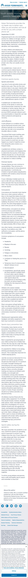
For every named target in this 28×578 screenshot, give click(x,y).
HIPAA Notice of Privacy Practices (9, 517)
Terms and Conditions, (9, 567)
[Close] (26, 546)
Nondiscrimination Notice (15, 512)
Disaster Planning (5, 522)
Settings (14, 571)
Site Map (3, 525)
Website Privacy (5, 515)
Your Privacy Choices (16, 515)
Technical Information (17, 522)
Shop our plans (13, 2)
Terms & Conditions (5, 520)
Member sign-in (23, 2)
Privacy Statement (19, 567)
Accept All (14, 575)
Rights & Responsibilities (18, 520)
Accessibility (4, 512)
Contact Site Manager (12, 525)
